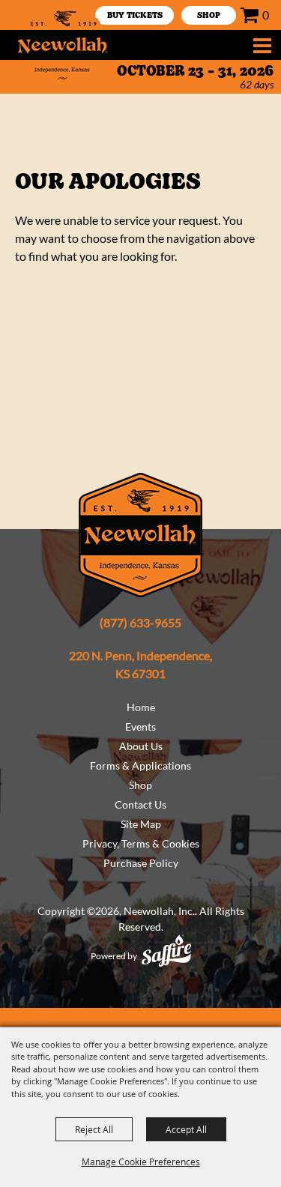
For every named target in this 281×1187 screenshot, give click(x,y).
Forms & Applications (140, 765)
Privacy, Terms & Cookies (140, 843)
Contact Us (140, 804)
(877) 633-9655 (140, 622)
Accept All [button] (186, 1129)
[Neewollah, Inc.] (63, 45)
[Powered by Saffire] (166, 950)
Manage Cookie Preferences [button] (141, 1162)
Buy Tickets (135, 16)
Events (140, 726)
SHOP (208, 16)
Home (141, 707)
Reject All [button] (94, 1129)
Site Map (141, 824)
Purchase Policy (140, 863)
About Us (141, 746)
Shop (140, 785)
